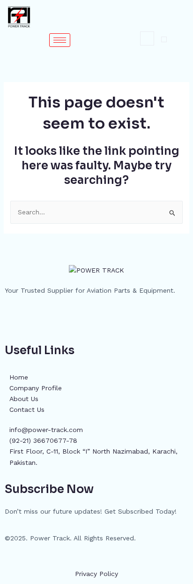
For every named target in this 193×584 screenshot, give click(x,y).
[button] (147, 38)
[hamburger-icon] (59, 40)
